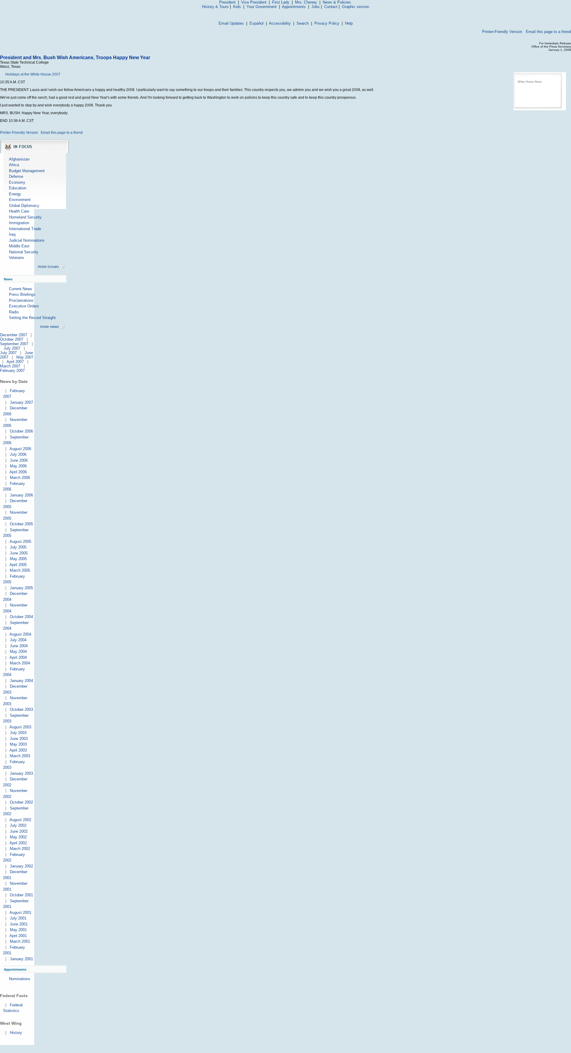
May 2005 (18, 559)
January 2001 (21, 959)
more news (49, 326)
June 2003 (19, 738)
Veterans (16, 257)
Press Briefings (22, 294)
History (16, 1032)
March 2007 (10, 366)
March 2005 (20, 570)
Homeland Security (25, 217)
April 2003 (18, 750)
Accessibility (280, 23)
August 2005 (20, 541)
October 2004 (21, 616)
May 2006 (18, 466)
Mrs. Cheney (306, 2)
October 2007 (11, 339)
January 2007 (21, 402)
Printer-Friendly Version (502, 31)
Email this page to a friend (548, 31)
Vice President (253, 2)
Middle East (19, 246)
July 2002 (18, 825)
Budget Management (27, 171)
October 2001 (21, 895)
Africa (14, 165)
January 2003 (21, 773)
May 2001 (18, 930)
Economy (17, 182)
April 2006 (18, 472)
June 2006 (19, 460)
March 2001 (20, 941)
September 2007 (14, 344)
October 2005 (21, 524)
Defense (16, 176)
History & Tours (215, 6)
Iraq (12, 234)
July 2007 (12, 348)
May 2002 (18, 837)
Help (349, 23)
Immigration (19, 223)
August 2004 (20, 634)
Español (256, 23)
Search (303, 23)
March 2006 (20, 477)
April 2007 (15, 361)
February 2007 (12, 370)
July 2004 (18, 640)
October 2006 (21, 431)
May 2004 (18, 651)
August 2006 (20, 449)
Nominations (19, 979)
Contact (331, 6)
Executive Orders (24, 306)
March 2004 (20, 663)
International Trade (25, 229)
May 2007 (24, 357)
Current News (20, 289)
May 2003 (18, 744)
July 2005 (18, 547)
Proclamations (21, 300)
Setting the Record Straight (32, 317)
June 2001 (19, 924)
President (227, 2)
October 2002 (21, 802)
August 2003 (20, 727)
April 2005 (18, 564)
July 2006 (18, 454)
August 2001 (20, 912)
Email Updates (231, 23)
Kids (237, 6)
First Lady (280, 2)
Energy (15, 194)
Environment (20, 199)
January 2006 (21, 495)
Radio (14, 312)
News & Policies (337, 2)
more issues (48, 266)
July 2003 (18, 732)
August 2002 (20, 820)
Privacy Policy (326, 23)
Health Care (19, 211)
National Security (23, 252)
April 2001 (18, 935)
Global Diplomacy (24, 205)
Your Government (262, 6)
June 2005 (19, 553)
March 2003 (20, 756)
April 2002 (18, 843)
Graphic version (355, 6)
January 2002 (21, 866)
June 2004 (19, 646)
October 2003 (21, 709)
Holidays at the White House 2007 (32, 74)
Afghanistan (19, 159)
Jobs (315, 6)
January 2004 (21, 680)
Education (17, 188)
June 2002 (19, 831)
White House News (530, 81)
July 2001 (18, 918)
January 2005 (21, 588)
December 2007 (13, 335)
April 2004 (18, 657)
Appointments (294, 6)
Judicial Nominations (27, 240)
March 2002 (20, 848)
